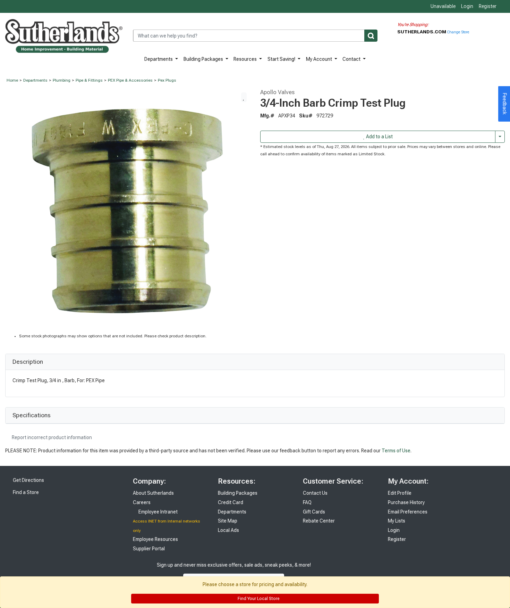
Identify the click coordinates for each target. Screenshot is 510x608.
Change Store (458, 32)
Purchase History (406, 502)
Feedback (505, 104)
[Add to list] (244, 97)
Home (12, 80)
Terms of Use (396, 450)
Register (487, 6)
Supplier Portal (149, 548)
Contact (352, 59)
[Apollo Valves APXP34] (127, 210)
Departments (159, 59)
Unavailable (443, 6)
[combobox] (255, 36)
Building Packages (204, 59)
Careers (142, 502)
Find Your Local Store (258, 598)
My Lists (396, 521)
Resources (245, 59)
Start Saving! (281, 59)
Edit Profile (399, 493)
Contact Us (315, 493)
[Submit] (370, 36)
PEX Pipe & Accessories (130, 80)
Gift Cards (314, 512)
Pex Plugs (167, 80)
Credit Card (230, 502)
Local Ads (228, 530)
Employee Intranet (157, 512)
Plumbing (61, 80)
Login (467, 6)
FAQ (307, 502)
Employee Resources (155, 539)
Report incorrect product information (51, 437)
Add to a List (379, 136)
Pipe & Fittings (89, 80)
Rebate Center (319, 521)
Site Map (227, 521)
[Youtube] (350, 572)
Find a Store (25, 492)
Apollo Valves (277, 92)
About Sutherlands (153, 493)
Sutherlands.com (422, 31)
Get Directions (28, 480)
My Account (319, 59)
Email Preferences (407, 512)
